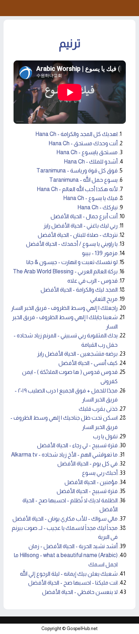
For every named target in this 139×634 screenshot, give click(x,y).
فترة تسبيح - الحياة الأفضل (87, 491)
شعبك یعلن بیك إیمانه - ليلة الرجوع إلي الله (69, 574)
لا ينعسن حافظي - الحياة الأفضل (80, 592)
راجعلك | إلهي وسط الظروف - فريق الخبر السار (64, 308)
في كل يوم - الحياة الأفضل (87, 463)
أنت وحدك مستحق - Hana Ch (83, 143)
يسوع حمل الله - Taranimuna (83, 180)
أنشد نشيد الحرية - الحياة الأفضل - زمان (73, 546)
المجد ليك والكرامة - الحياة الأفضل (79, 290)
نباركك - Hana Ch (97, 207)
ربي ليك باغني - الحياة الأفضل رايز (80, 226)
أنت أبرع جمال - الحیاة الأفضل (84, 216)
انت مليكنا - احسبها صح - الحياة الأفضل (73, 583)
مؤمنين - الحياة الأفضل (91, 482)
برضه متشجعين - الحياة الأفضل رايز (77, 354)
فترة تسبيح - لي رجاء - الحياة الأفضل (77, 445)
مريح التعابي (104, 299)
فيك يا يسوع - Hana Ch (90, 198)
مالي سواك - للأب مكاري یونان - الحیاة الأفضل (65, 519)
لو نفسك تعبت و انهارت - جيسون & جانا (72, 262)
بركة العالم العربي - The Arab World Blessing (65, 271)
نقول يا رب (105, 436)
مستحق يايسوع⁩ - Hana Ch (87, 152)
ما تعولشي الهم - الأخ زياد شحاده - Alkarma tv (64, 455)
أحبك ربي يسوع (100, 473)
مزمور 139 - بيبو (100, 253)
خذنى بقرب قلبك (98, 409)
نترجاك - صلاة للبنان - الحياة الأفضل (78, 235)
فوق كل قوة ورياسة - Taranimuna (77, 170)
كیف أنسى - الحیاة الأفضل (88, 363)
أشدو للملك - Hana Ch (91, 161)
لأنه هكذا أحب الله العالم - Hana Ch (77, 189)
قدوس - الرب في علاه (92, 281)
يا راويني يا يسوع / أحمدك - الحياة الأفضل (72, 244)
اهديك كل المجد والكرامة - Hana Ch (76, 134)
